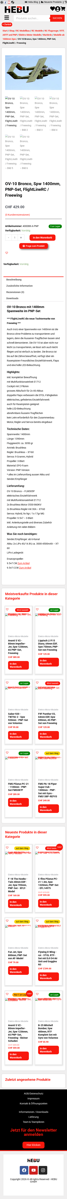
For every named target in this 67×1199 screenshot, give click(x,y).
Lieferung (34, 1117)
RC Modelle (37, 30)
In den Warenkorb (42, 237)
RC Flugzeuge (51, 30)
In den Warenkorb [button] (16, 665)
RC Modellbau (23, 30)
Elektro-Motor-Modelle (30, 35)
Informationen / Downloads (33, 1112)
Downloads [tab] (12, 298)
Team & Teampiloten (33, 1122)
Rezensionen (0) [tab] (15, 292)
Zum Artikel (24, 563)
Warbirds (47, 35)
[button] (6, 252)
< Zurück (7, 24)
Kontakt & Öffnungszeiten (33, 1103)
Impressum (33, 1098)
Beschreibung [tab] (13, 279)
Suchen (57, 18)
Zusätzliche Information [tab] (19, 285)
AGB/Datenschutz (33, 1093)
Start (5, 30)
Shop (11, 30)
